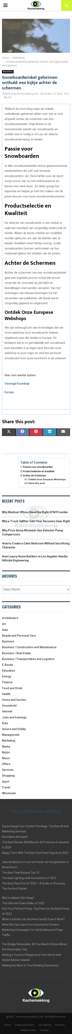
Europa (9, 392)
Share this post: (36, 483)
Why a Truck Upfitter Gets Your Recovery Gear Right (36, 521)
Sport (5, 781)
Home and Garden (14, 699)
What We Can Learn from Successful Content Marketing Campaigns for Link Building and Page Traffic (32, 930)
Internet (7, 711)
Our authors (44, 1025)
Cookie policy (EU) (24, 1025)
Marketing (8, 72)
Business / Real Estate (16, 653)
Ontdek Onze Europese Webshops (47, 479)
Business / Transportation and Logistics (28, 659)
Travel (6, 787)
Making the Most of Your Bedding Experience (30, 965)
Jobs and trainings (14, 717)
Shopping (8, 775)
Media (6, 746)
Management (10, 734)
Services (8, 769)
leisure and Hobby (14, 729)
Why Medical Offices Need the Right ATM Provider (35, 512)
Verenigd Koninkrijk (17, 383)
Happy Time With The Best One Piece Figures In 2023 (35, 852)
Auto (5, 629)
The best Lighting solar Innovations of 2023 (29, 878)
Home (7, 1025)
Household (9, 705)
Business (8, 641)
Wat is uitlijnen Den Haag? (18, 897)
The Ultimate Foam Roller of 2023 (23, 903)
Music (6, 758)
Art (4, 624)
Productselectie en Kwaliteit (38, 471)
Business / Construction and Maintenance (29, 647)
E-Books (7, 664)
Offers (6, 764)
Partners (60, 1025)
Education (8, 670)
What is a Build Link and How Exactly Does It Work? (33, 919)
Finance (7, 682)
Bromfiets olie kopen (15, 836)
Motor (6, 752)
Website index (28, 1030)
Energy (6, 676)
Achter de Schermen (34, 475)
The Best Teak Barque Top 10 (20, 872)
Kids (5, 723)
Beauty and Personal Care (19, 635)
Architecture (10, 618)
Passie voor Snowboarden (38, 466)
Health (6, 694)
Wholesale (9, 793)
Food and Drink (12, 688)
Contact (44, 1030)
